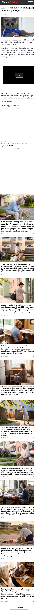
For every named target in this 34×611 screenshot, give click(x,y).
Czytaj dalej (19, 607)
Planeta (9, 2)
